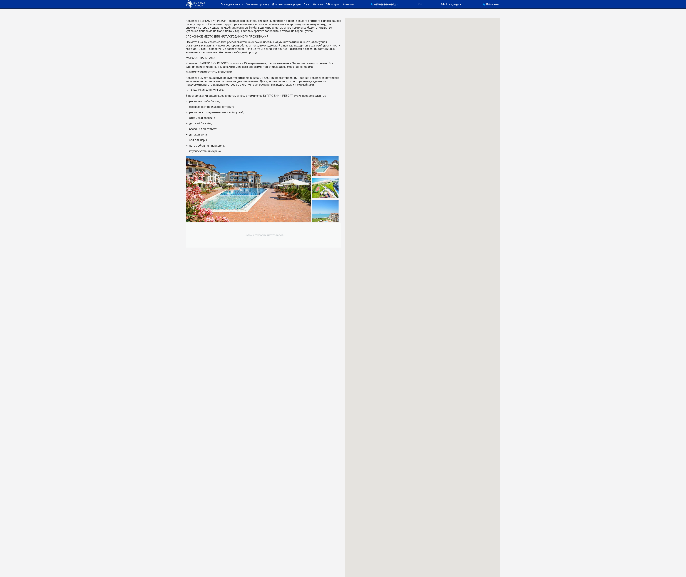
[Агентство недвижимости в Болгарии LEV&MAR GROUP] (195, 4)
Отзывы (318, 4)
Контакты (348, 4)
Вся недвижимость (232, 4)
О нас (307, 4)
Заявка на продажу (257, 4)
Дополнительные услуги (286, 4)
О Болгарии (332, 4)
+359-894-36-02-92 (385, 4)
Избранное (492, 4)
